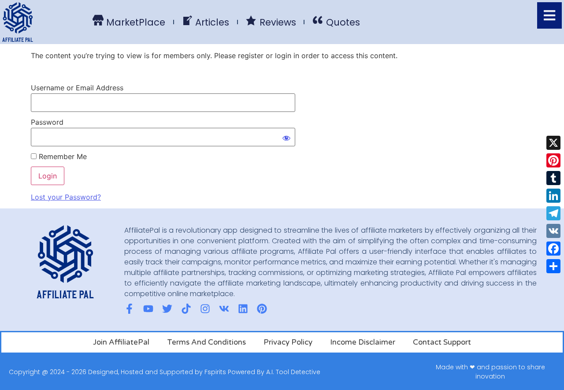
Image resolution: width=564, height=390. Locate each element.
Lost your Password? (66, 197)
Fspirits (215, 372)
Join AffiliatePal (121, 342)
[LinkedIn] (553, 195)
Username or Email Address (77, 87)
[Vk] (224, 309)
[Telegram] (553, 213)
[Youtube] (148, 309)
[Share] (553, 266)
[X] (553, 143)
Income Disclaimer (362, 342)
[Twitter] (167, 309)
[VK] (553, 231)
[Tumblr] (553, 178)
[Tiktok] (186, 309)
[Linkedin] (243, 309)
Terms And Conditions (206, 342)
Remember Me (62, 156)
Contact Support (442, 342)
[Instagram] (205, 309)
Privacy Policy (287, 342)
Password (47, 122)
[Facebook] (553, 248)
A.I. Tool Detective (293, 372)
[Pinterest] (553, 160)
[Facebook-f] (129, 309)
